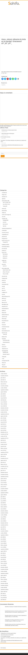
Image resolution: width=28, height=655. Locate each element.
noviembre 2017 (4, 434)
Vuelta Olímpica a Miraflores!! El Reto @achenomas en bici (12, 145)
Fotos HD (3, 276)
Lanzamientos (4, 284)
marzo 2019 (3, 426)
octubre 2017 (3, 436)
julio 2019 (2, 418)
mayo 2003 (3, 597)
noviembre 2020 (4, 385)
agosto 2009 (3, 494)
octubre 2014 (3, 444)
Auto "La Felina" (6, 202)
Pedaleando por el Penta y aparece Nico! (9, 130)
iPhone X (4, 273)
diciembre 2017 (4, 432)
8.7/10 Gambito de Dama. (5, 136)
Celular (3, 212)
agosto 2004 (3, 575)
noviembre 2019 (4, 410)
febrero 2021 (3, 381)
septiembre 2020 (4, 389)
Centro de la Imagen (6, 214)
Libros (3, 290)
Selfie (3, 344)
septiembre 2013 (4, 452)
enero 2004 (3, 581)
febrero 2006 (3, 545)
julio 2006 (2, 537)
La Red (3, 282)
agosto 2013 (3, 454)
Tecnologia (4, 350)
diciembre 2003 (4, 583)
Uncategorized (4, 360)
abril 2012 (2, 462)
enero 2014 (3, 450)
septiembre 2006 (4, 535)
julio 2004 (2, 577)
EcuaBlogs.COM (5, 244)
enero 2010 (3, 486)
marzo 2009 (3, 504)
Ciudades (3, 218)
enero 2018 (3, 430)
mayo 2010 (3, 480)
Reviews (3, 336)
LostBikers (4, 292)
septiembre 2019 (4, 414)
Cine (3, 216)
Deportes (3, 236)
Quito (4, 226)
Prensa (3, 324)
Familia (3, 260)
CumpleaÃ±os (4, 234)
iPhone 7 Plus (5, 271)
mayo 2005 (3, 557)
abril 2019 (2, 424)
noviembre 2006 (4, 531)
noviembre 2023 (4, 375)
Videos (3, 362)
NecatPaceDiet (4, 308)
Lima (4, 222)
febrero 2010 (3, 484)
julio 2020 (2, 393)
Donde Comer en (5, 240)
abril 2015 (2, 440)
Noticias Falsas (4, 314)
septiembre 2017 (4, 438)
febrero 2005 (3, 563)
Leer (3, 288)
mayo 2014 (3, 446)
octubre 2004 (3, 571)
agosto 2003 (3, 591)
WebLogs (3, 366)
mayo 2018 (3, 428)
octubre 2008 (3, 514)
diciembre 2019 (4, 408)
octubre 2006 (3, 533)
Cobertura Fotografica (6, 228)
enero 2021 (3, 383)
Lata (2, 286)
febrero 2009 (3, 506)
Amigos (3, 194)
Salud (3, 338)
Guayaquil (5, 220)
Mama (4, 262)
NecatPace (4, 306)
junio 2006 (3, 539)
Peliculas (3, 318)
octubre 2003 (3, 587)
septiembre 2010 (4, 476)
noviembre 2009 (4, 488)
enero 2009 (3, 508)
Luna (3, 294)
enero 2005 (3, 565)
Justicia (3, 280)
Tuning (4, 206)
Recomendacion (5, 330)
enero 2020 (3, 406)
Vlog (3, 364)
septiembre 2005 (4, 549)
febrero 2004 (3, 579)
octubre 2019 (3, 412)
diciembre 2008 (4, 510)
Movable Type (5, 354)
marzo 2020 (3, 401)
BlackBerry (5, 352)
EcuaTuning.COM (5, 246)
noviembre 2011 (4, 466)
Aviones (3, 208)
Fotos (3, 264)
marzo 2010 (3, 482)
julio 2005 (2, 553)
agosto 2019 (3, 416)
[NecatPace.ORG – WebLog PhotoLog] (14, 3)
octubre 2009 (3, 490)
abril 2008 (2, 518)
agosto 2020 (3, 391)
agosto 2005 (3, 551)
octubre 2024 (3, 373)
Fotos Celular (4, 268)
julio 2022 (2, 377)
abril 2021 (2, 379)
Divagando (4, 238)
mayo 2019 (3, 422)
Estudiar (3, 250)
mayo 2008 (3, 516)
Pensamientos (4, 320)
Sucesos (3, 346)
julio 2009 (2, 496)
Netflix (3, 310)
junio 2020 (3, 395)
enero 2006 (3, 547)
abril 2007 (2, 529)
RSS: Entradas (3, 647)
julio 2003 (2, 593)
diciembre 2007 (4, 522)
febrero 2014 (3, 448)
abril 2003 (2, 599)
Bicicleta (3, 210)
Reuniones (4, 332)
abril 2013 (2, 456)
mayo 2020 (3, 397)
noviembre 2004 (4, 569)
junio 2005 (3, 555)
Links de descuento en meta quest (7, 133)
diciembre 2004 (4, 567)
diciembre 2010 (4, 472)
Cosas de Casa (4, 232)
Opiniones (4, 316)
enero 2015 (3, 442)
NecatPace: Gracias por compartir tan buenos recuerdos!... (16, 606)
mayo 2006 (3, 541)
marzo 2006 (3, 543)
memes (3, 300)
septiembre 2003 (4, 589)
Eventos (3, 252)
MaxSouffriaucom (5, 296)
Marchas (4, 256)
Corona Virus (5, 340)
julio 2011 (2, 470)
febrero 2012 (3, 464)
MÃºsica (3, 298)
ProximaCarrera (5, 326)
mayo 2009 (3, 500)
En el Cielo (4, 248)
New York (4, 224)
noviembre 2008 (4, 512)
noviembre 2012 (4, 458)
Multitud (4, 258)
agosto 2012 (3, 460)
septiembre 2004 (4, 573)
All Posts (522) (3, 641)
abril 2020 (2, 399)
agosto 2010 (3, 478)
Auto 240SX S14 (6, 204)
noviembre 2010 (4, 474)
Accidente (4, 192)
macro (4, 266)
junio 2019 (3, 420)
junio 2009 (3, 498)
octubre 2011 (3, 468)
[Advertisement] (14, 20)
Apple (3, 198)
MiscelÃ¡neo (4, 304)
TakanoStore (4, 348)
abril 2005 (2, 559)
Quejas (3, 328)
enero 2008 (3, 520)
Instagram (4, 278)
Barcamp (4, 254)
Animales (3, 196)
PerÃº (3, 322)
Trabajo (3, 356)
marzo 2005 (3, 561)
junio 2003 (3, 595)
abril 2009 (2, 502)
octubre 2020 (3, 387)
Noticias (3, 312)
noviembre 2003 (4, 585)
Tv (2, 358)
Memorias (4, 302)
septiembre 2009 (4, 492)
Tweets (4, 334)
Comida (3, 230)
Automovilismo (4, 200)
